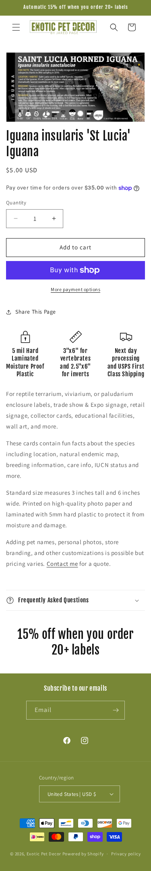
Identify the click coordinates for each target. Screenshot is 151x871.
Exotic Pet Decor (44, 854)
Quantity (16, 202)
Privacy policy (126, 854)
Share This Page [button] (35, 311)
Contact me (62, 563)
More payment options (75, 289)
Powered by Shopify (83, 854)
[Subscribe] (115, 710)
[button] (16, 27)
